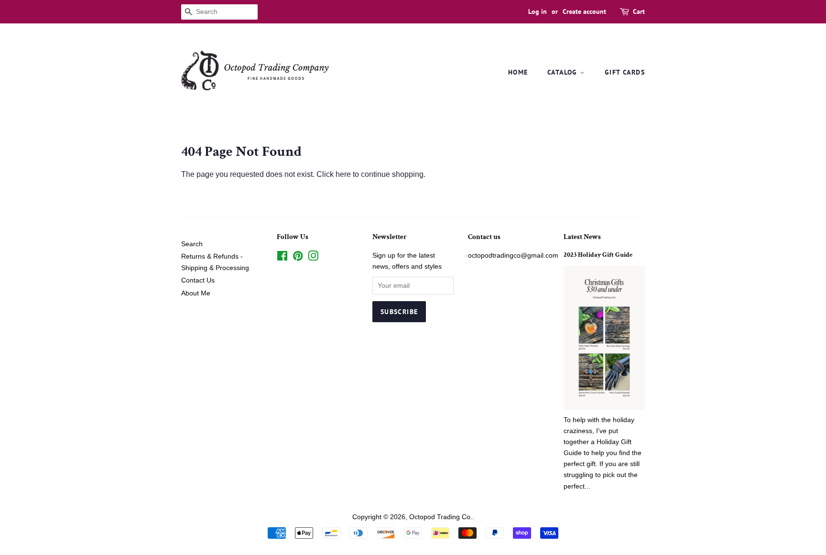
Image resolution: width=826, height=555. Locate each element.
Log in (537, 11)
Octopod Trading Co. (440, 517)
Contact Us (198, 280)
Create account (584, 11)
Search (192, 244)
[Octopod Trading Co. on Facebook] (282, 257)
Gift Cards (625, 72)
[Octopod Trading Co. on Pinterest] (298, 257)
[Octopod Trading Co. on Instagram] (313, 257)
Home (518, 72)
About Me (195, 293)
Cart (639, 11)
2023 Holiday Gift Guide (598, 254)
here (343, 174)
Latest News (582, 236)
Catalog (563, 72)
